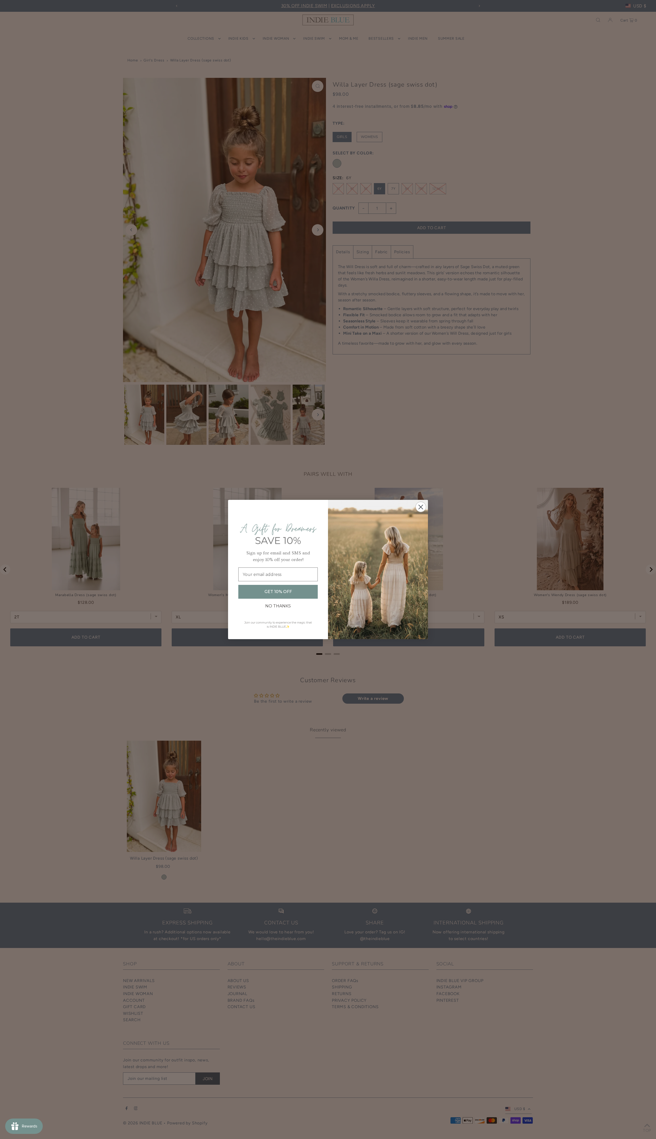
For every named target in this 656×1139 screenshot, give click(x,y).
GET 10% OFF (278, 591)
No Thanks (278, 606)
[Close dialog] (421, 507)
